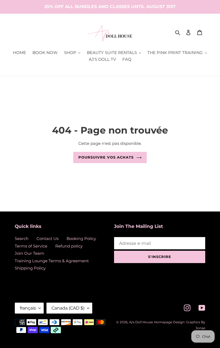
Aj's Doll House (141, 322)
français (28, 308)
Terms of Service (31, 246)
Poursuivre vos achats (106, 157)
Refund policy (69, 246)
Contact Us (47, 238)
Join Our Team (29, 253)
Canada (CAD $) (68, 308)
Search (21, 238)
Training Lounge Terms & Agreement (52, 260)
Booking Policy (81, 238)
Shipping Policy (30, 268)
